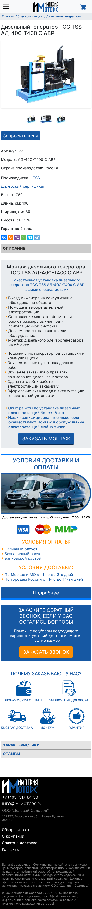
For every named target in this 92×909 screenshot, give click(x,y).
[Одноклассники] (10, 237)
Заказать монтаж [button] (46, 439)
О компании (13, 836)
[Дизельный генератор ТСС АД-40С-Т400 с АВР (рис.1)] (31, 119)
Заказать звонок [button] (46, 652)
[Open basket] (83, 6)
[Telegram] (37, 237)
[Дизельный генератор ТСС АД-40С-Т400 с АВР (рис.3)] (61, 119)
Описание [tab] (14, 248)
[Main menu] (7, 7)
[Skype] (30, 237)
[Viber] (17, 237)
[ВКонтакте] (4, 237)
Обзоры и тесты (17, 829)
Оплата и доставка (19, 842)
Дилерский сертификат (23, 186)
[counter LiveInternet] (5, 859)
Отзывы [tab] (11, 753)
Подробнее (46, 593)
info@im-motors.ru (22, 803)
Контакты (11, 849)
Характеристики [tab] (21, 745)
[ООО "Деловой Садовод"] (45, 7)
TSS (36, 177)
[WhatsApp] (23, 237)
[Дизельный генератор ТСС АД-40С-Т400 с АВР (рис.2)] (46, 119)
